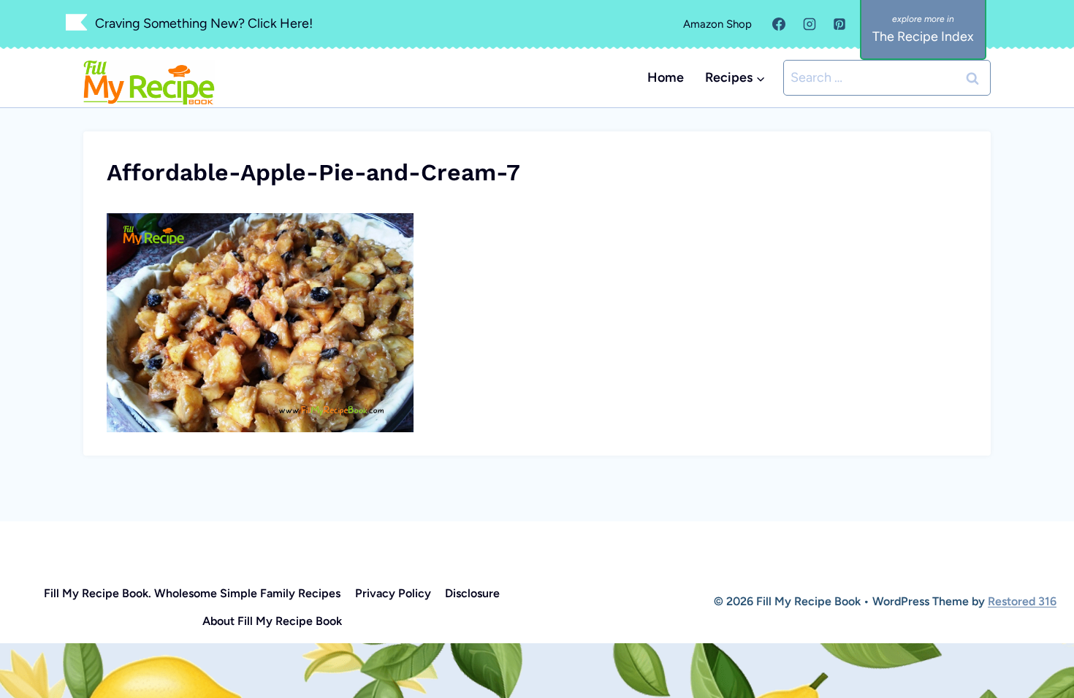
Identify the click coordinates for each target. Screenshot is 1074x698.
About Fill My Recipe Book (272, 621)
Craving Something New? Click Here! (204, 23)
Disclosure (472, 593)
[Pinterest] (839, 24)
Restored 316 (1022, 601)
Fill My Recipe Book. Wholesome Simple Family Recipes (192, 593)
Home (665, 77)
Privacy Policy (393, 593)
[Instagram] (809, 24)
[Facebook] (779, 24)
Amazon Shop (717, 24)
